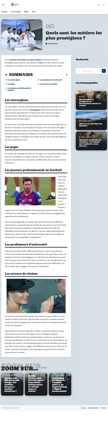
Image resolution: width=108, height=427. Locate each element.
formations (35, 109)
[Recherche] (98, 4)
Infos (83, 96)
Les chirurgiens (14, 80)
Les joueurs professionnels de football (19, 89)
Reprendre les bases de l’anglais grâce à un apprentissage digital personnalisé (59, 384)
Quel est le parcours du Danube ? (90, 125)
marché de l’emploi (18, 59)
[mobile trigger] (4, 4)
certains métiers (34, 59)
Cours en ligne (11, 375)
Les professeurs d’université (51, 80)
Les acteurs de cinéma (48, 84)
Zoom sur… (19, 368)
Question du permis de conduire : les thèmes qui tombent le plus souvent (90, 143)
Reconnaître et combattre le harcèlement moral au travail (90, 102)
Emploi (50, 26)
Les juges (11, 84)
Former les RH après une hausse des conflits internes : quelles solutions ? (11, 384)
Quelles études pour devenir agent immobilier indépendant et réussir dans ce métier (36, 383)
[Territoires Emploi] (15, 4)
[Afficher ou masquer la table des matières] (50, 75)
